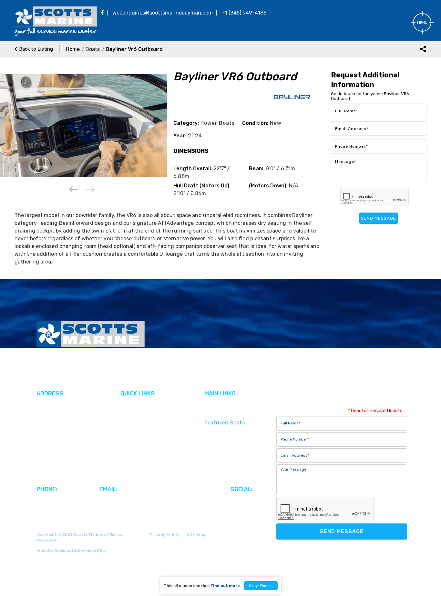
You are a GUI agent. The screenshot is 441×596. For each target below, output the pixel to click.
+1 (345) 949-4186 (244, 13)
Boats (93, 49)
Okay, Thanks (261, 585)
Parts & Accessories (230, 448)
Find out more (225, 585)
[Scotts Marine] (56, 34)
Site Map (196, 534)
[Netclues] (116, 550)
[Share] (423, 48)
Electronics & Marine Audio (239, 457)
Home (73, 49)
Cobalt (129, 423)
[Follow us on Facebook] (102, 13)
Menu (422, 23)
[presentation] (73, 190)
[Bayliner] (292, 102)
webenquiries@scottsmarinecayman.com (162, 13)
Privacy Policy (164, 534)
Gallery (129, 413)
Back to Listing (36, 49)
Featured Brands (226, 413)
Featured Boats (224, 423)
